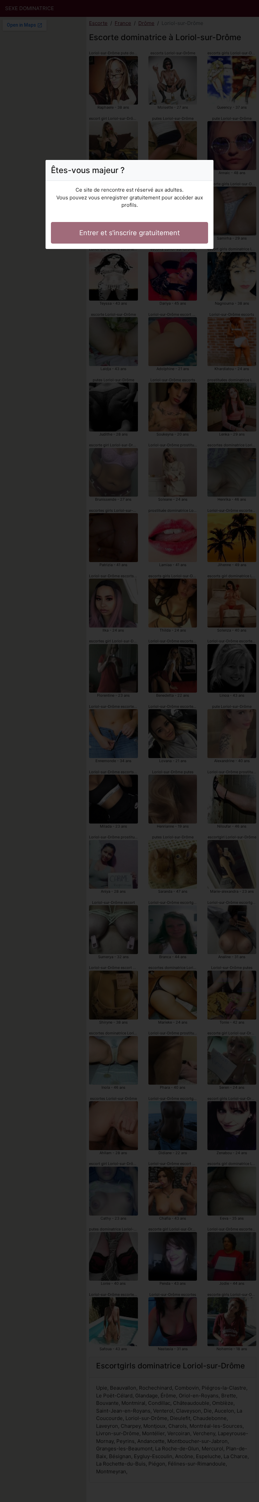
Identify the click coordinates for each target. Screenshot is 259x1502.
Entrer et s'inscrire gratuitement (129, 233)
